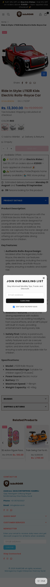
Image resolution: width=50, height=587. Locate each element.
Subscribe (25, 300)
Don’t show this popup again (26, 307)
